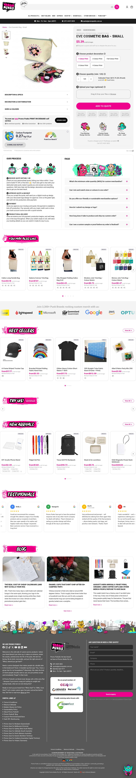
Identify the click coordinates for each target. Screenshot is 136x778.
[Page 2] (65, 296)
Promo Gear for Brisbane (12, 724)
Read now (8, 605)
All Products (33, 16)
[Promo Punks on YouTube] (15, 647)
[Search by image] (112, 7)
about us (23, 692)
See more (68, 611)
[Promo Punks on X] (12, 647)
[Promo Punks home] (9, 7)
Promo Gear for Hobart (11, 740)
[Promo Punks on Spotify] (18, 647)
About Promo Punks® (11, 712)
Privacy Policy (128, 699)
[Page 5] (73, 296)
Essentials (77, 16)
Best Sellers (46, 16)
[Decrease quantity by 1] (78, 79)
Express (60, 16)
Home (4, 27)
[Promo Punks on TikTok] (9, 647)
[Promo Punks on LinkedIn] (22, 647)
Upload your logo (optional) (91, 87)
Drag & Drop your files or (103, 94)
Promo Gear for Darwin (11, 736)
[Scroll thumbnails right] (6, 58)
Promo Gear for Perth (11, 733)
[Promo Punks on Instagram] (6, 647)
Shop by (67, 16)
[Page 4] (70, 296)
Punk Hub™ (102, 16)
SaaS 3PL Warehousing (11, 719)
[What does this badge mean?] (68, 132)
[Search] (116, 7)
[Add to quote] (22, 287)
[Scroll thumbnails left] (6, 31)
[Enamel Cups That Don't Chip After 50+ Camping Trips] (68, 569)
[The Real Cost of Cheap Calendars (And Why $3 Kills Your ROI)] (24, 569)
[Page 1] (63, 296)
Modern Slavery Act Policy (12, 707)
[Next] (133, 270)
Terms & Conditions (10, 702)
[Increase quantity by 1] (91, 79)
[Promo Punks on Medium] (25, 647)
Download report (15, 145)
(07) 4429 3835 (69, 21)
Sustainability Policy (10, 709)
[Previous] (3, 409)
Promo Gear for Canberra (12, 738)
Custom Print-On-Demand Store (14, 717)
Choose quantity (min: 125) (91, 74)
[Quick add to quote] (23, 471)
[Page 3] (68, 296)
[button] (103, 46)
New (53, 16)
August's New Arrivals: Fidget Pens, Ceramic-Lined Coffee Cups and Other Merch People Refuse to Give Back (111, 587)
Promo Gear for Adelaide (12, 731)
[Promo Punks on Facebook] (3, 647)
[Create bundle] (17, 287)
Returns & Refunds (10, 705)
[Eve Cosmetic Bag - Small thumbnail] (6, 35)
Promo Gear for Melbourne (13, 726)
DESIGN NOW (61, 120)
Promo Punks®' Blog (11, 714)
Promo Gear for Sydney (11, 729)
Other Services (90, 16)
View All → (128, 330)
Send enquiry (111, 694)
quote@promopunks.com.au (92, 21)
